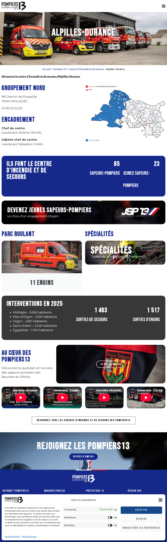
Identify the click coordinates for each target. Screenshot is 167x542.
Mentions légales (12, 536)
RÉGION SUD (134, 491)
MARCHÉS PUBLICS (54, 491)
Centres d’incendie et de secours (86, 68)
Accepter (141, 510)
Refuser (141, 519)
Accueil (46, 68)
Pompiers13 (59, 68)
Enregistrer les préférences (141, 527)
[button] (160, 500)
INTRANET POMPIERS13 (15, 491)
